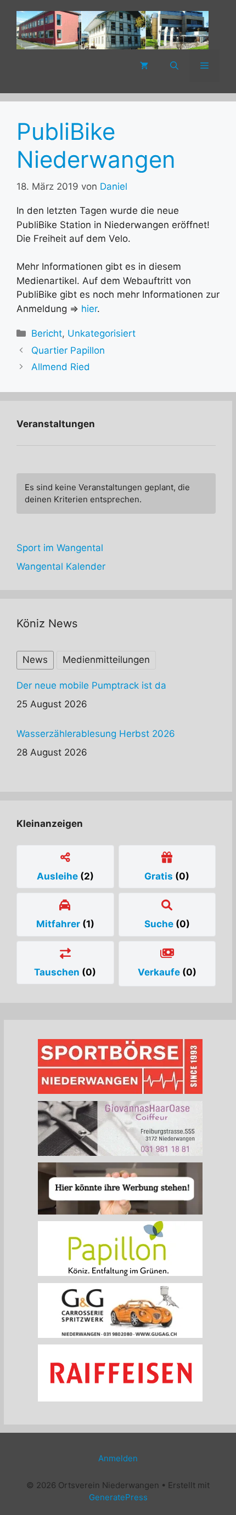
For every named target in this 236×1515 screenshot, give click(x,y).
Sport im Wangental (59, 547)
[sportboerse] (120, 1090)
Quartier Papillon (68, 350)
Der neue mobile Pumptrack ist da (91, 685)
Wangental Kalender (60, 566)
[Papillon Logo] (120, 1272)
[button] (174, 65)
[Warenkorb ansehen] (144, 65)
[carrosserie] (120, 1334)
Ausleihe (58, 876)
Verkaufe (160, 972)
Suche (160, 923)
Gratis (159, 876)
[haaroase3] (120, 1152)
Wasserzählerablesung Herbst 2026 (95, 733)
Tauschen (58, 972)
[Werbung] (120, 1211)
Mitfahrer (59, 923)
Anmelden (118, 1458)
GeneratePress (118, 1497)
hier (89, 308)
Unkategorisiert (102, 333)
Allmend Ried (60, 366)
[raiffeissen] (120, 1398)
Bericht (46, 333)
